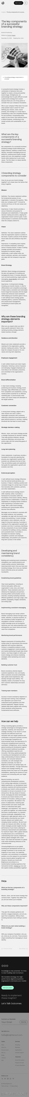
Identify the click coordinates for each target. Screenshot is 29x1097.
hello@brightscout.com (11, 1035)
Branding (17, 1044)
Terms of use (4, 1086)
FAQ (2, 1060)
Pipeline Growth (19, 1062)
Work (2, 1044)
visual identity (12, 279)
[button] (26, 3)
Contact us (17, 866)
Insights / (3, 12)
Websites (17, 1047)
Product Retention (20, 1065)
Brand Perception (20, 1060)
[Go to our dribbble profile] (8, 1078)
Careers (3, 1057)
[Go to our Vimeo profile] (13, 1078)
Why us (3, 1052)
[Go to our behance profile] (5, 1078)
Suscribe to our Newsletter (8, 1019)
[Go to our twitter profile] (2, 1078)
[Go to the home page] (2, 3)
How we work (5, 1050)
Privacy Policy (14, 1086)
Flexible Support (19, 1052)
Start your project (7, 987)
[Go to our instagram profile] (10, 1078)
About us (3, 1047)
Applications (18, 1050)
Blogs (2, 1055)
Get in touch (18, 3)
